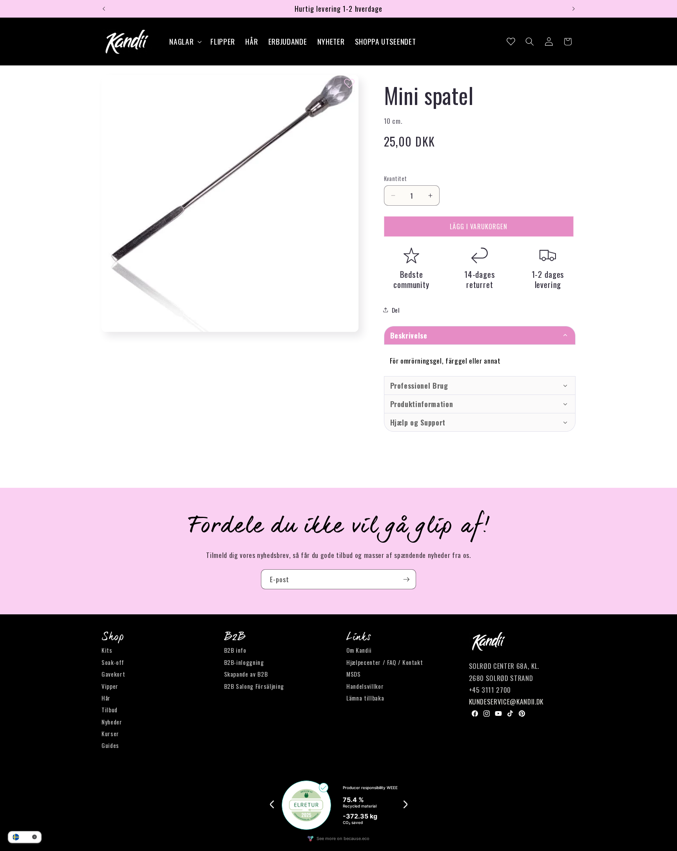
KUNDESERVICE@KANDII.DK (506, 702)
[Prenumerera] (406, 579)
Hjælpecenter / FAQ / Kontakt (384, 662)
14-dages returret (479, 279)
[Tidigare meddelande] (103, 8)
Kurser (110, 733)
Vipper (109, 686)
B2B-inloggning (244, 662)
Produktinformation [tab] (421, 404)
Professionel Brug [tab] (419, 385)
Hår (105, 697)
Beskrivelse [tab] (408, 335)
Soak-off (112, 662)
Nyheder (111, 721)
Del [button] (396, 310)
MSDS (353, 674)
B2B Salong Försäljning (254, 686)
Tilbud (109, 710)
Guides (110, 745)
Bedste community (411, 279)
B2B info (235, 650)
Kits (106, 650)
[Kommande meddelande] (573, 8)
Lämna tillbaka (365, 697)
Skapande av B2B (246, 674)
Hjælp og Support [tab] (418, 422)
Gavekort (113, 674)
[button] (184, 42)
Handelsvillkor (365, 686)
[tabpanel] (480, 360)
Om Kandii (359, 650)
